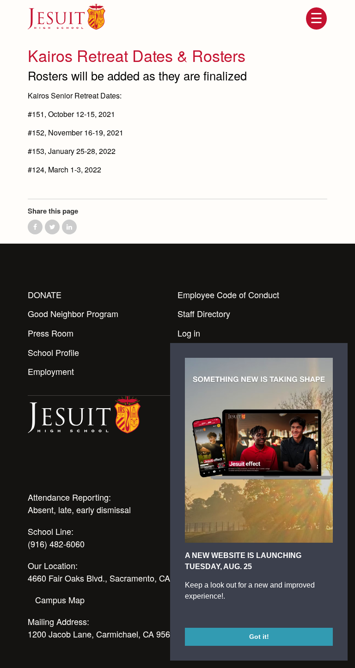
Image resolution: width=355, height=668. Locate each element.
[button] (186, 615)
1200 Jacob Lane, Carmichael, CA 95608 (103, 634)
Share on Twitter (52, 227)
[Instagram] (58, 467)
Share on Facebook (35, 227)
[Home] (84, 413)
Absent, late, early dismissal (79, 509)
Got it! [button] (259, 636)
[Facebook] (108, 467)
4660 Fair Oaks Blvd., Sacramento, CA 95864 (112, 578)
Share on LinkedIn (69, 227)
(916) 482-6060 (56, 544)
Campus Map (60, 600)
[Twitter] (83, 467)
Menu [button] (316, 18)
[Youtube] (33, 467)
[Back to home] (66, 17)
